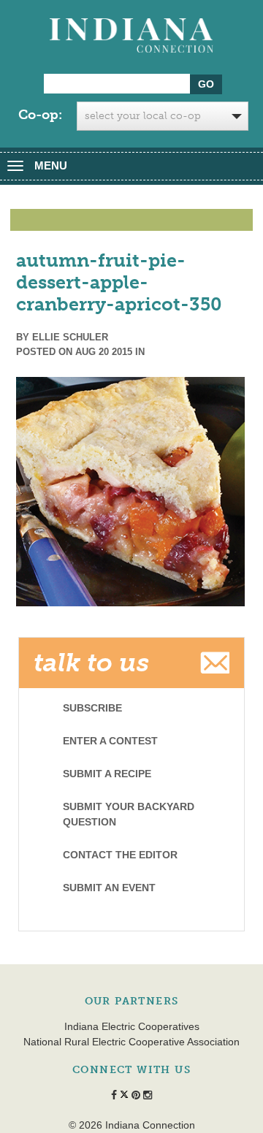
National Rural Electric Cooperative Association (131, 1042)
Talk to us (91, 662)
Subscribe (92, 708)
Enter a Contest (110, 741)
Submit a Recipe (107, 773)
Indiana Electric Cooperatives (131, 1026)
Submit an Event (109, 887)
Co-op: (40, 115)
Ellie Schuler (70, 337)
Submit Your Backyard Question (128, 814)
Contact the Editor (120, 855)
